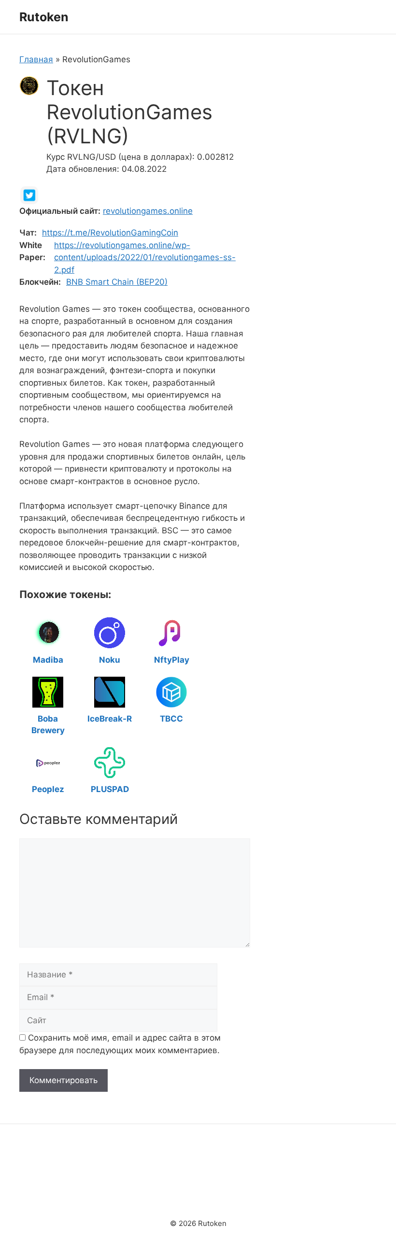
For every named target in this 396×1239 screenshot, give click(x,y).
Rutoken (44, 17)
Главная (36, 59)
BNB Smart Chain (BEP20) (117, 282)
